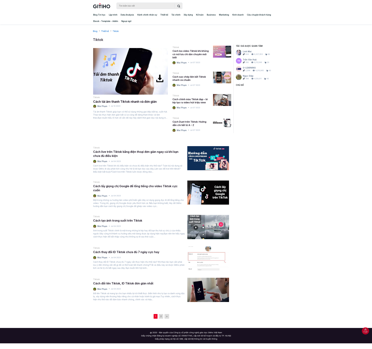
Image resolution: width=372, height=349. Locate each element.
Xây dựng (188, 14)
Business (211, 14)
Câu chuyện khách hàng (259, 14)
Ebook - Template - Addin (105, 21)
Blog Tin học (99, 14)
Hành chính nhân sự (147, 14)
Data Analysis (127, 14)
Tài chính (175, 14)
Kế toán (200, 14)
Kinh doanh (238, 14)
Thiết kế (164, 14)
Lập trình (113, 14)
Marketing (224, 14)
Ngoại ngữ (126, 21)
